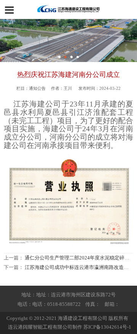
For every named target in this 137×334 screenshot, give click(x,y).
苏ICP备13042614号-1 (107, 327)
